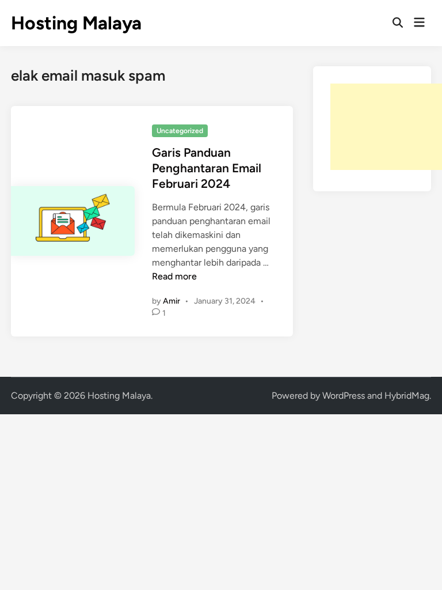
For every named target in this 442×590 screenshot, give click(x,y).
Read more (174, 276)
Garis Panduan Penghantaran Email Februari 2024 (206, 168)
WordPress (343, 395)
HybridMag (406, 395)
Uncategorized (180, 131)
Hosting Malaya (76, 23)
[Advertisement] (386, 127)
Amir (171, 301)
